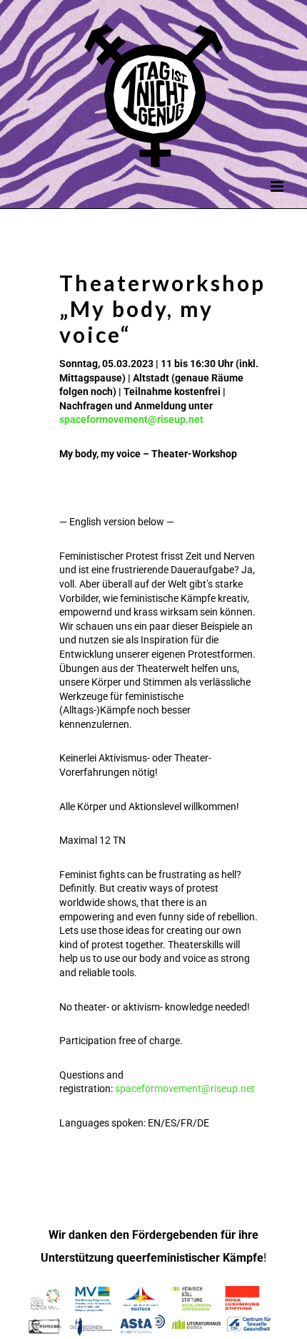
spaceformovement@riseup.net (131, 419)
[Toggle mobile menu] (278, 186)
